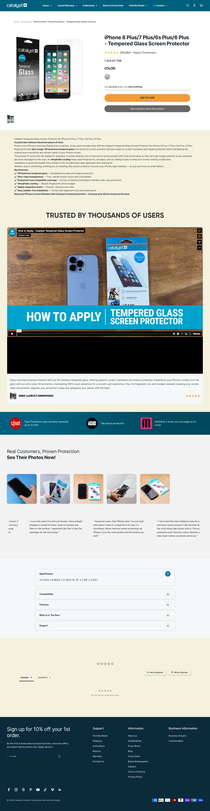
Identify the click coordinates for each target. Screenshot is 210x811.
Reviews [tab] (24, 677)
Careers (132, 766)
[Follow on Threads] (23, 790)
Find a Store (134, 756)
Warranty (97, 756)
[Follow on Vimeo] (52, 790)
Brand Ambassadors (138, 761)
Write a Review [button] (181, 672)
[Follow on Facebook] (9, 790)
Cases (46, 5)
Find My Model (136, 5)
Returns (97, 751)
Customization (176, 741)
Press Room (134, 746)
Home (16, 22)
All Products (26, 22)
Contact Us (98, 761)
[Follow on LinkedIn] (60, 790)
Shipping (97, 741)
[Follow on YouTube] (38, 790)
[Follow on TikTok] (45, 790)
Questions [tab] (42, 677)
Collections (88, 5)
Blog (130, 751)
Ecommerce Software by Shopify (45, 800)
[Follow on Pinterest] (31, 790)
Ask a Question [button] (156, 672)
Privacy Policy (135, 776)
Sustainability (135, 741)
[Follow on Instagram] (16, 790)
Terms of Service (136, 771)
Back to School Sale (113, 5)
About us (132, 735)
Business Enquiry (177, 735)
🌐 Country (159, 5)
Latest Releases (66, 5)
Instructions (99, 746)
